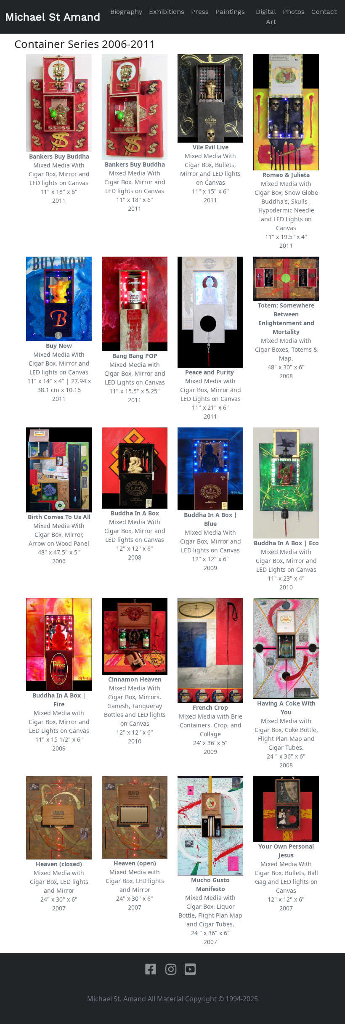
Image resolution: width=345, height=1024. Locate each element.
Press (200, 12)
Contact (324, 12)
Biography (126, 12)
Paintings (230, 12)
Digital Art (266, 17)
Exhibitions (166, 12)
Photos (294, 12)
